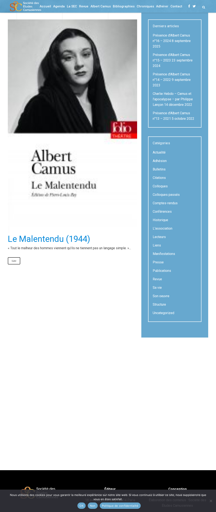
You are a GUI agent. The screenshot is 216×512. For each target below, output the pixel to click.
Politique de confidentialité (120, 505)
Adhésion (160, 161)
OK (82, 505)
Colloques (160, 186)
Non (93, 505)
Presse (158, 262)
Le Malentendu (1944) (49, 239)
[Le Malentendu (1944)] (72, 126)
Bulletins (159, 169)
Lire (14, 260)
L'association (162, 228)
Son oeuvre (161, 296)
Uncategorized (163, 313)
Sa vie (157, 288)
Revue (157, 279)
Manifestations (164, 254)
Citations (159, 178)
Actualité (159, 152)
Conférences (162, 212)
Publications (162, 271)
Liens (157, 245)
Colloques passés (166, 195)
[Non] (211, 501)
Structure (159, 304)
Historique (160, 220)
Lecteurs (159, 237)
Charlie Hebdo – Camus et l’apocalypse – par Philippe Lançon (173, 99)
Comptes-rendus (165, 203)
